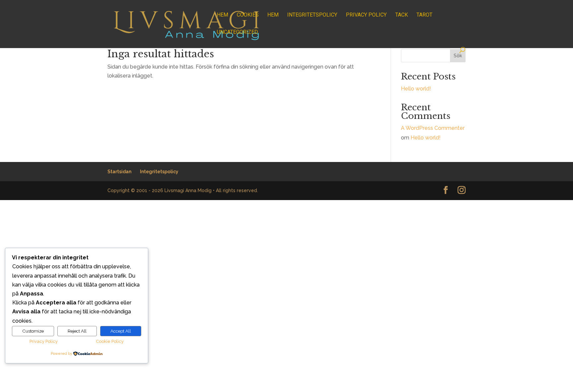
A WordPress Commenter (433, 128)
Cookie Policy (110, 341)
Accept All (120, 331)
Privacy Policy (366, 15)
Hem (222, 15)
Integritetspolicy (312, 15)
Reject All (77, 331)
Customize (33, 331)
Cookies (248, 15)
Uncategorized (237, 32)
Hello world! (416, 88)
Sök (458, 55)
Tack (401, 15)
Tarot (424, 15)
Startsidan (119, 171)
